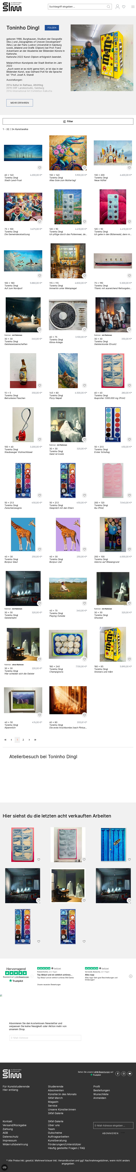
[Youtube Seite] (129, 1073)
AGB (5, 1132)
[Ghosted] (113, 588)
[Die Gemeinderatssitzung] (23, 206)
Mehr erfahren (19, 102)
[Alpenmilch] (23, 700)
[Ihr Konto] (117, 6)
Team (51, 1129)
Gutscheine (55, 1132)
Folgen (52, 27)
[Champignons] (68, 644)
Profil (96, 1086)
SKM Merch (55, 1098)
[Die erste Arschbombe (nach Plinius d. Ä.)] (68, 700)
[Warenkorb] (128, 5)
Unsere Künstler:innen (62, 1109)
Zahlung (8, 1129)
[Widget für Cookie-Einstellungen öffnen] (4, 1167)
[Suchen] (109, 7)
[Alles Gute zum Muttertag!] (68, 152)
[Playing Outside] (68, 588)
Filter (70, 121)
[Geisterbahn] (23, 588)
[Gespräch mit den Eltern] (68, 480)
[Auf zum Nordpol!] (23, 260)
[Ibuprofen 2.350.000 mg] (68, 844)
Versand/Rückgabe (14, 1125)
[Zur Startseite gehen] (23, 6)
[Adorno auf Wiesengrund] (113, 534)
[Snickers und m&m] (113, 644)
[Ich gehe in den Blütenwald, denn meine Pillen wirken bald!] (113, 206)
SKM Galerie (55, 1113)
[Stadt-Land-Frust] (23, 152)
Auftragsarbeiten (58, 1136)
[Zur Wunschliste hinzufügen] (39, 167)
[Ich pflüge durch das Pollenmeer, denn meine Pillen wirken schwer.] (68, 206)
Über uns (54, 1125)
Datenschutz (10, 1136)
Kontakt (7, 1121)
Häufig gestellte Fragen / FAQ (66, 1148)
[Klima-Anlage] (68, 314)
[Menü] (133, 6)
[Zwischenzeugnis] (23, 480)
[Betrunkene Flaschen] (23, 370)
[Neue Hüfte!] (113, 152)
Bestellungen (101, 1090)
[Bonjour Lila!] (68, 534)
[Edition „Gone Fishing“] (113, 844)
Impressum (10, 1140)
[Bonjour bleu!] (23, 534)
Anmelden (99, 1098)
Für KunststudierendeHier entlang (16, 1088)
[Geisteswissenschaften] (23, 314)
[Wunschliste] (124, 6)
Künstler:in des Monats (62, 1094)
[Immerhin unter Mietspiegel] (68, 260)
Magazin (53, 1101)
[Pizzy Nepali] (68, 370)
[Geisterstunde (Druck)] (113, 314)
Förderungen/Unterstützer (64, 1144)
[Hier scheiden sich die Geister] (23, 644)
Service (52, 1105)
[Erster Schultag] (113, 424)
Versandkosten (66, 1160)
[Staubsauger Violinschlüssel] (23, 424)
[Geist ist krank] (68, 424)
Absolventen (56, 1090)
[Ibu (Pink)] (113, 480)
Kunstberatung (57, 1140)
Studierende (55, 1086)
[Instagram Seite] (123, 1073)
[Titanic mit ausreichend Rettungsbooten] (113, 260)
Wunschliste (101, 1094)
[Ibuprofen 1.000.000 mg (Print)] (113, 370)
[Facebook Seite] (117, 1073)
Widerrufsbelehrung (15, 1144)
